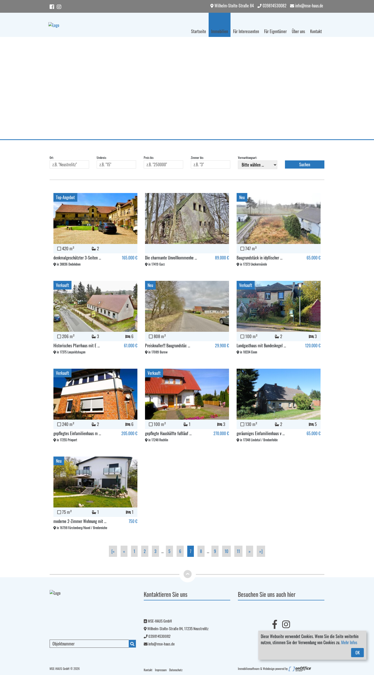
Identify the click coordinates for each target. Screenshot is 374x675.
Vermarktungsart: (247, 157)
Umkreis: (101, 157)
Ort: (52, 157)
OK (357, 653)
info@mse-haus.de (308, 6)
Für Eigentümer (275, 31)
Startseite (198, 31)
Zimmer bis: (197, 157)
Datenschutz (175, 670)
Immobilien (219, 31)
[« (112, 551)
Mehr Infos (349, 642)
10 (226, 551)
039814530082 (274, 6)
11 (238, 551)
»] (261, 551)
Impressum (161, 670)
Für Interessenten (246, 31)
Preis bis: (149, 157)
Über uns (298, 31)
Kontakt (316, 31)
